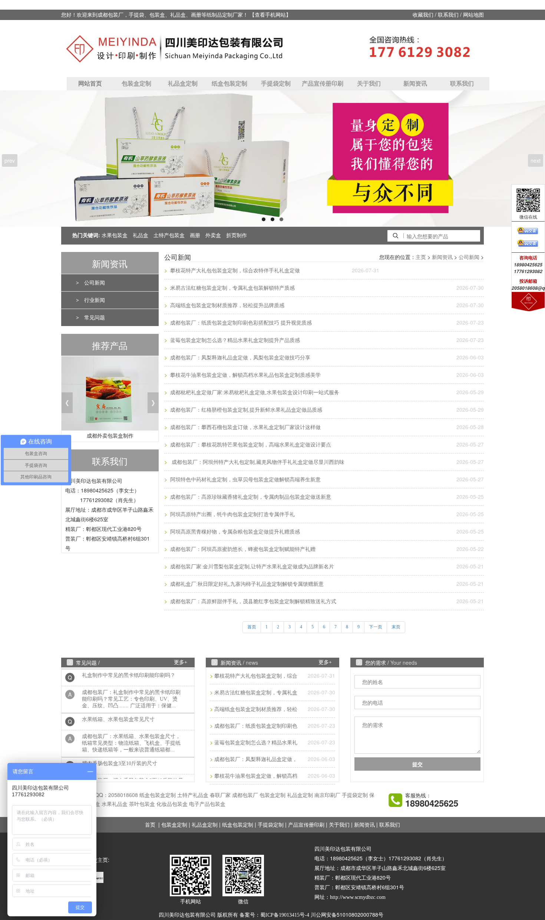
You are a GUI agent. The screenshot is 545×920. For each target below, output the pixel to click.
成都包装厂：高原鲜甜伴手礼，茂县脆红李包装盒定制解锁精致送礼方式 (252, 601)
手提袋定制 (276, 83)
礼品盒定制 (183, 83)
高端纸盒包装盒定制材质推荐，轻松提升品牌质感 (226, 305)
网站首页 (90, 83)
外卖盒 (213, 235)
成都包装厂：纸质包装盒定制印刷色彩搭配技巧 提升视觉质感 (240, 323)
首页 (150, 825)
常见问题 (94, 317)
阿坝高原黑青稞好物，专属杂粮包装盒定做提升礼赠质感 (234, 532)
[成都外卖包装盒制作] (110, 395)
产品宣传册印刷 (322, 83)
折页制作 (236, 235)
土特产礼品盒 (192, 795)
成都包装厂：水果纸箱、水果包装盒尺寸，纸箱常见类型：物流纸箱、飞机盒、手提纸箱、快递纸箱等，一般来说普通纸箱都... (131, 734)
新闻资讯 (415, 83)
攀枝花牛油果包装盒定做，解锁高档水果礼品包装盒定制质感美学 (245, 375)
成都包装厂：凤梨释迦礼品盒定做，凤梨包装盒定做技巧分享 (239, 358)
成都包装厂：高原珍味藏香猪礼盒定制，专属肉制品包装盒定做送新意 (250, 497)
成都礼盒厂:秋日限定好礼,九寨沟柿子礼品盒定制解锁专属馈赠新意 (246, 584)
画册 (195, 235)
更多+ (180, 662)
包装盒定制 (136, 83)
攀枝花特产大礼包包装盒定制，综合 (255, 676)
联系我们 (448, 15)
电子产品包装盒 (207, 804)
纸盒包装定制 (229, 83)
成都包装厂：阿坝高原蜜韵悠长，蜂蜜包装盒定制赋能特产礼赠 (242, 549)
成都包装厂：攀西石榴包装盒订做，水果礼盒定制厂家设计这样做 (245, 427)
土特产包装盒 (169, 235)
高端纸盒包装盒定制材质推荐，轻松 (255, 709)
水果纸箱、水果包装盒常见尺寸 (118, 711)
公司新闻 (94, 283)
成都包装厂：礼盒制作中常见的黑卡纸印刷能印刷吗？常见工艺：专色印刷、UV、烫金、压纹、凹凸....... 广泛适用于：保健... (131, 690)
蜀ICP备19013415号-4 (284, 915)
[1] (272, 158)
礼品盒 (140, 235)
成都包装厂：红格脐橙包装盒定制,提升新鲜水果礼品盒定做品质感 (245, 410)
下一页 (375, 627)
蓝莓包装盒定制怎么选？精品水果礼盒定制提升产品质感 (234, 340)
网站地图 (473, 15)
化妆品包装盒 (172, 804)
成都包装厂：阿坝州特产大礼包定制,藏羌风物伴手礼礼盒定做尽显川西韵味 (256, 462)
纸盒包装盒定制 (157, 795)
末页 (396, 627)
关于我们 (369, 83)
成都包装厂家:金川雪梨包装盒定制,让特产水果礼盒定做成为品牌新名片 (251, 566)
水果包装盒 (115, 235)
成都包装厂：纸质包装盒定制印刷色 (255, 726)
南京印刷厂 (327, 795)
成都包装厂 (245, 795)
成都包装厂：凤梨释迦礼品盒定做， (255, 759)
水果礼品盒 (115, 804)
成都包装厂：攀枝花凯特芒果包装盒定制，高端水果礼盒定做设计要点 (250, 445)
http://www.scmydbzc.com (358, 897)
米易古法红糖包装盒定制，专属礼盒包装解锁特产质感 (232, 288)
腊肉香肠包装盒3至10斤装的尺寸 (119, 755)
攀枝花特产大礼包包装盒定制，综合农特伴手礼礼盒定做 (234, 270)
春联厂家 (220, 795)
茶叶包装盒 (142, 804)
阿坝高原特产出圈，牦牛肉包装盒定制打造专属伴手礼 (232, 514)
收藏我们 (423, 15)
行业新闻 (94, 300)
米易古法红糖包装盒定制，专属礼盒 (255, 692)
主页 (421, 257)
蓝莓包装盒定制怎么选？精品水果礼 (255, 742)
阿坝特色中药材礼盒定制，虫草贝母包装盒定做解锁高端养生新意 (245, 479)
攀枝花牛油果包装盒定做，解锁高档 (255, 776)
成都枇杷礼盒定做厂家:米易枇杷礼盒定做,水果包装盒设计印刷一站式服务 (254, 392)
